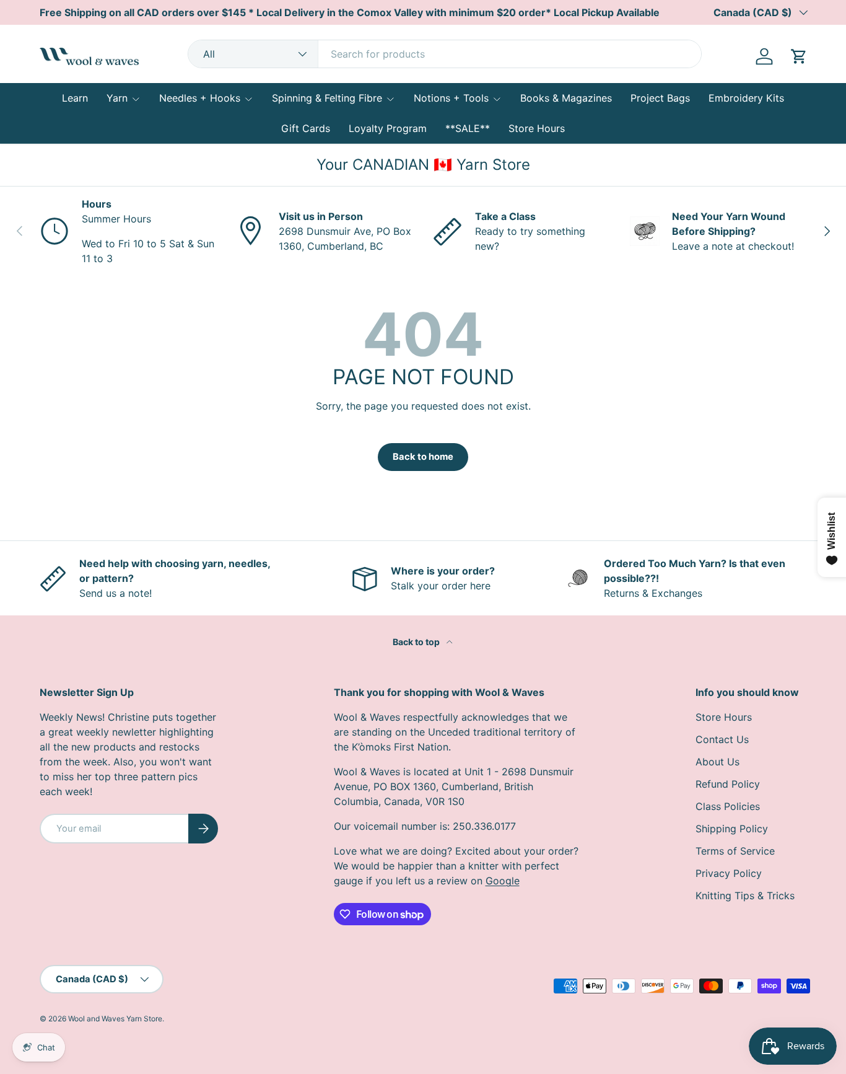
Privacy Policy (729, 873)
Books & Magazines (566, 98)
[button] (799, 56)
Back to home (423, 456)
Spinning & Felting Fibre (327, 98)
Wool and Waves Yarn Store (115, 1018)
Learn (75, 98)
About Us (717, 761)
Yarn (117, 98)
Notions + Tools (451, 98)
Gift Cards (305, 128)
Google (503, 880)
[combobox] (444, 54)
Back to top (417, 641)
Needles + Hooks (199, 98)
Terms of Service (735, 851)
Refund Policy (728, 784)
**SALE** (467, 128)
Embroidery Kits (746, 98)
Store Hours (536, 128)
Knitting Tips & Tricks (745, 895)
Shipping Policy (732, 828)
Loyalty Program (388, 128)
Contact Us (722, 739)
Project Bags (660, 98)
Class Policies (728, 806)
